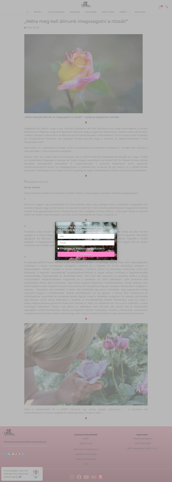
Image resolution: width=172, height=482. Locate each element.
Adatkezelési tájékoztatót (90, 248)
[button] (115, 224)
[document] (86, 241)
